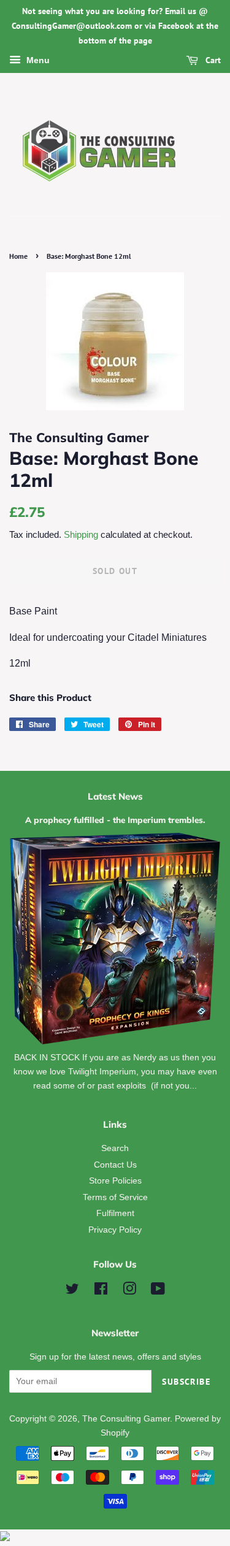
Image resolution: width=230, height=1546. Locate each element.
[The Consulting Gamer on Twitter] (72, 1291)
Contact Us (115, 1164)
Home (18, 256)
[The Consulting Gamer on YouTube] (158, 1291)
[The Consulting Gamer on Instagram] (129, 1291)
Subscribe (186, 1381)
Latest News (115, 796)
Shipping (81, 534)
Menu (37, 61)
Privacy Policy (115, 1229)
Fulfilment (115, 1213)
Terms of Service (115, 1197)
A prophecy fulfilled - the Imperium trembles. (115, 819)
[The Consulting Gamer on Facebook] (101, 1291)
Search (115, 1148)
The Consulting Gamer (126, 1418)
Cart (212, 60)
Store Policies (115, 1180)
